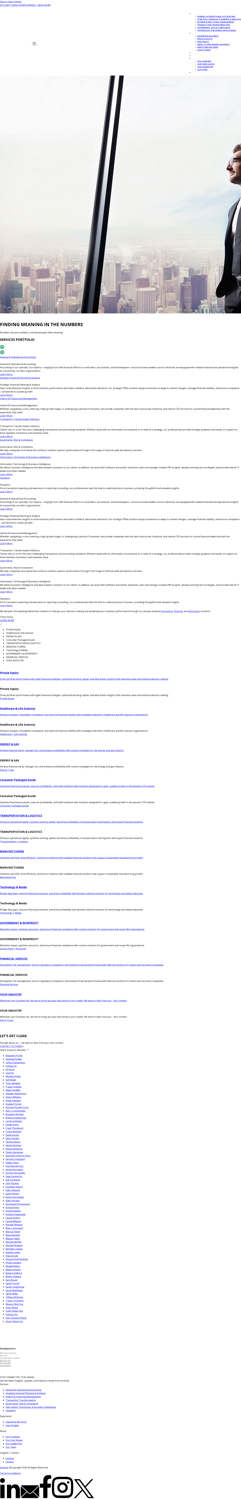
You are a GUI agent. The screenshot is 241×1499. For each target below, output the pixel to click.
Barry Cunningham (16, 1110)
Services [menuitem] (196, 13)
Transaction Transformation (21, 1400)
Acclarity (4, 1467)
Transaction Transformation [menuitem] (213, 25)
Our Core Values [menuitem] (206, 64)
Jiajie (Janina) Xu (14, 1176)
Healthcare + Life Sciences (13, 734)
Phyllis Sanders (13, 1262)
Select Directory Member (13, 1050)
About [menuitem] (195, 58)
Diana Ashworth (14, 1148)
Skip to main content (11, 1)
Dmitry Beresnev (14, 1152)
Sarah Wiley (12, 1293)
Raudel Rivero (13, 1266)
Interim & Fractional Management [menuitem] (215, 22)
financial (178, 611)
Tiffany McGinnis (14, 1297)
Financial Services (9, 984)
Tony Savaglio (13, 1083)
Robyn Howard (13, 1276)
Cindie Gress (12, 1124)
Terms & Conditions (10, 1473)
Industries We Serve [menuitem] (207, 47)
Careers (10, 1461)
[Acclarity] (16, 43)
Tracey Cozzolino (15, 1300)
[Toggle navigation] (34, 43)
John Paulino (12, 1183)
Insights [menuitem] (196, 52)
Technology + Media (10, 912)
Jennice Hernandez (15, 1172)
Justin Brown (12, 1193)
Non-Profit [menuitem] (203, 41)
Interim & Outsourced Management (18, 398)
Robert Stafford (14, 1273)
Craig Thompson (14, 1128)
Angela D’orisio (13, 1104)
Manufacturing (8, 877)
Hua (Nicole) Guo (14, 1166)
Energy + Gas (7, 770)
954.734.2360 (5, 1363)
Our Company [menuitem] (204, 61)
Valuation (5, 477)
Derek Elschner (13, 1145)
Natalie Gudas (13, 1252)
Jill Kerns (10, 1069)
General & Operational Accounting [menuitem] (216, 16)
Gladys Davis (12, 1162)
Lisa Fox (10, 1072)
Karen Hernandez (15, 1197)
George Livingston (15, 1159)
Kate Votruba (13, 1200)
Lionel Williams (13, 1221)
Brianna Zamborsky (16, 1117)
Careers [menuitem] (196, 55)
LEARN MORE (7, 620)
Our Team (11, 1447)
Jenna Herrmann (14, 1169)
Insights (10, 1458)
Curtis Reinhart (13, 1131)
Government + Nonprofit (13, 948)
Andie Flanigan (13, 1100)
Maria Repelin (13, 1235)
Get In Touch (7, 1020)
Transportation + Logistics (14, 841)
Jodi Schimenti (13, 1179)
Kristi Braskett (13, 1210)
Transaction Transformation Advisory (20, 419)
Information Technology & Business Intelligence (25, 457)
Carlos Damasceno (15, 1062)
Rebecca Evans (13, 1269)
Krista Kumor (12, 1207)
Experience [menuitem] (197, 33)
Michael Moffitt (13, 1241)
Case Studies (12, 1425)
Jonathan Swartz (14, 1186)
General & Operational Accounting (18, 357)
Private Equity (7, 698)
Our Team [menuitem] (202, 69)
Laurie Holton (13, 1217)
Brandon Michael (14, 1114)
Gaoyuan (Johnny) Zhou (18, 1155)
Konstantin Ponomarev (18, 1204)
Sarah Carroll (12, 1283)
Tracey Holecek (14, 1086)
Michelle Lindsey (14, 1248)
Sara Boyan (12, 1279)
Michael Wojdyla (14, 1245)
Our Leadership (14, 1443)
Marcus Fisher (13, 1231)
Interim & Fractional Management (23, 1396)
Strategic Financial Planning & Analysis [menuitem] (219, 19)
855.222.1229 (5, 1360)
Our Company (13, 1436)
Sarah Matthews (14, 1290)
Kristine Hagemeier (16, 1214)
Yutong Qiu (11, 1314)
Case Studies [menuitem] (204, 50)
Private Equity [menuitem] (205, 39)
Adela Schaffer (13, 1090)
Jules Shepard (13, 1190)
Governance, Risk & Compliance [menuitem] (213, 27)
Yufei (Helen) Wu (14, 1311)
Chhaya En (11, 1066)
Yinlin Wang (12, 1307)
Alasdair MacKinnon (16, 1093)
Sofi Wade (11, 1079)
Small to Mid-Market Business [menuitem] (213, 44)
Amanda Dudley (14, 1059)
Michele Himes (13, 1076)
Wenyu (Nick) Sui (14, 1304)
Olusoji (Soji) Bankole (17, 1259)
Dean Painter (12, 1138)
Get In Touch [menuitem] (198, 72)
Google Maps (5, 1365)
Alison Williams (13, 1097)
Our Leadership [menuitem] (205, 67)
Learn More (6, 374)
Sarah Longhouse (15, 1286)
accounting (167, 611)
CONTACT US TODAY (11, 1046)
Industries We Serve (16, 1421)
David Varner (12, 1135)
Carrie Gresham (14, 1121)
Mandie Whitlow (14, 1224)
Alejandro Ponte (14, 1055)
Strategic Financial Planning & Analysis (20, 377)
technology (194, 611)
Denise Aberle (13, 1141)
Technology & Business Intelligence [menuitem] (216, 30)
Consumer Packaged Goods (14, 805)
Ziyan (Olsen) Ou (14, 1321)
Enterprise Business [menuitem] (208, 36)
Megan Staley (13, 1238)
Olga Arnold (12, 1255)
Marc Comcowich (14, 1228)
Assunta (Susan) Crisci (17, 1107)
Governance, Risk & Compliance (16, 439)
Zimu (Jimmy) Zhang (16, 1317)
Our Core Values (14, 1440)
